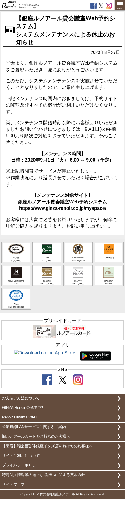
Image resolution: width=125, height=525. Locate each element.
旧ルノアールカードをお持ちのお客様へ (36, 436)
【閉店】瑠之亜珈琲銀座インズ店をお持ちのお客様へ (47, 446)
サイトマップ (13, 484)
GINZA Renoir (9, 5)
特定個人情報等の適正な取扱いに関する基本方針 (43, 475)
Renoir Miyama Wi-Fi (19, 417)
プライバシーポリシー (21, 465)
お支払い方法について (21, 398)
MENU (119, 8)
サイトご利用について (21, 455)
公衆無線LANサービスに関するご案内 (34, 427)
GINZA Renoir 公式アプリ (23, 407)
